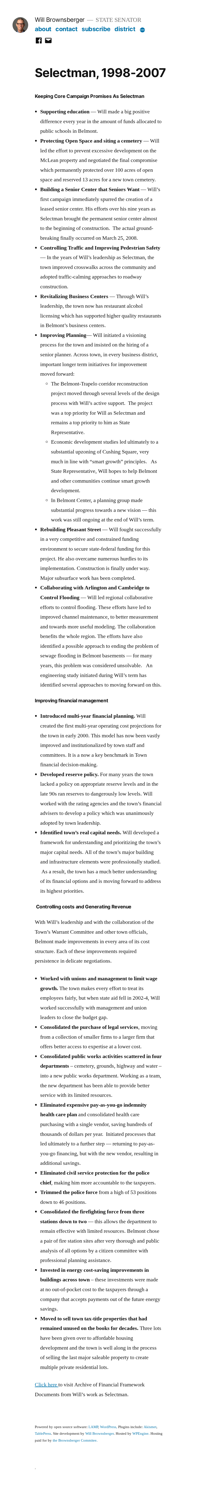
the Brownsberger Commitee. (75, 1440)
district (124, 29)
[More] (142, 30)
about (43, 29)
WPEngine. (141, 1433)
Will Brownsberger (60, 19)
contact (66, 29)
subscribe (96, 29)
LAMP (93, 1427)
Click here (46, 1384)
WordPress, (108, 1427)
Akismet (150, 1427)
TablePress (43, 1433)
